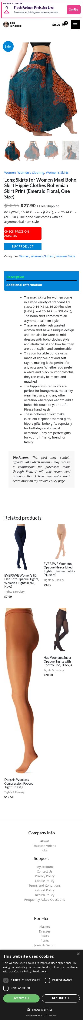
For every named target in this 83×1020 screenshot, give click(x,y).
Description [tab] (15, 277)
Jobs (45, 850)
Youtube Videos (44, 846)
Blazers (44, 926)
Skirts (45, 936)
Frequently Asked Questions (44, 899)
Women (10, 172)
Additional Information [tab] (24, 285)
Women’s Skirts (57, 172)
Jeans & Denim (44, 945)
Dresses (44, 931)
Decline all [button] (60, 998)
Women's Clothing (30, 172)
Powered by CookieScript (42, 1015)
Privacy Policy (44, 876)
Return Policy (44, 895)
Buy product (23, 246)
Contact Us (45, 871)
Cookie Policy (44, 881)
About (44, 841)
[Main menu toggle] (75, 24)
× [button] (78, 954)
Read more (40, 971)
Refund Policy (44, 890)
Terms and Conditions (45, 885)
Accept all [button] (21, 998)
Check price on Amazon (16, 233)
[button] (41, 1009)
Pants (45, 940)
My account (44, 866)
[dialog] (41, 985)
